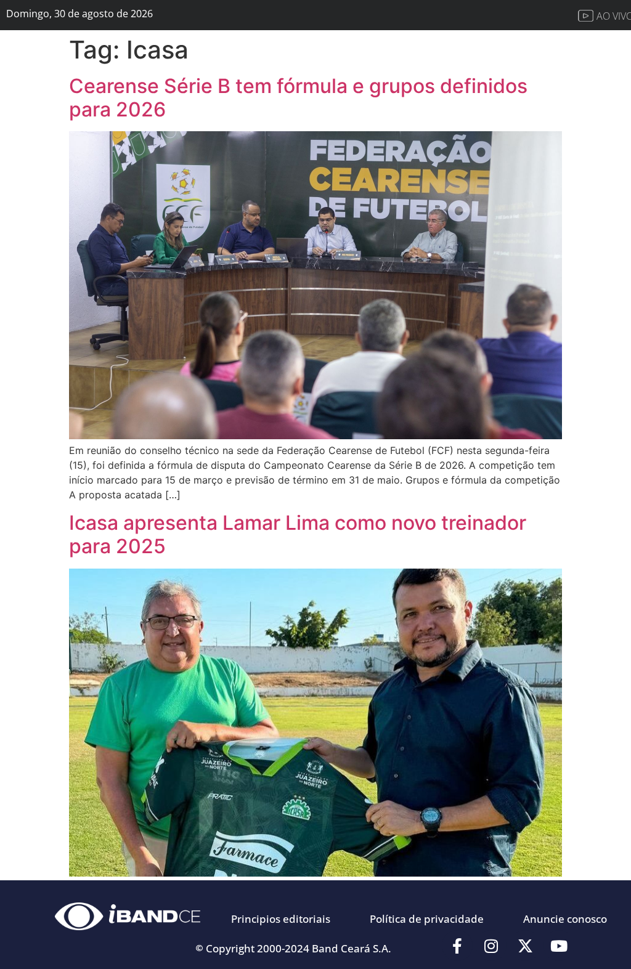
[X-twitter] (525, 945)
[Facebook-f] (457, 945)
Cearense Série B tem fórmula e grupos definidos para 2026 (298, 97)
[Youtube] (558, 945)
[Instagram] (491, 945)
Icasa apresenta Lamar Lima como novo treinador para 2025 (297, 534)
